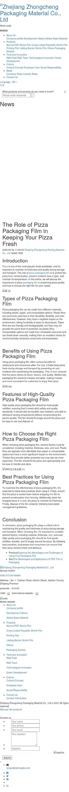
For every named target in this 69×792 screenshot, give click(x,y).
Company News (14, 73)
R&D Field (11, 57)
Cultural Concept (14, 67)
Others (50, 48)
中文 (2, 85)
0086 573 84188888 (10, 575)
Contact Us (12, 77)
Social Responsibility (50, 67)
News (9, 70)
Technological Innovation (41, 57)
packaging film (30, 282)
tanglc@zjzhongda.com (18, 767)
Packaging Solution (16, 649)
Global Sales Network (56, 38)
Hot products (15, 709)
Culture (10, 64)
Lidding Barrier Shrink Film (33, 48)
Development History (34, 38)
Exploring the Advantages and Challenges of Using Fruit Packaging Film (36, 554)
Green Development (16, 672)
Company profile (14, 38)
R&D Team (22, 57)
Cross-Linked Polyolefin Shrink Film (50, 44)
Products (10, 41)
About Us (11, 35)
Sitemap (4, 709)
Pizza (5, 266)
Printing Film (12, 48)
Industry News (30, 73)
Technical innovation (16, 54)
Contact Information (16, 698)
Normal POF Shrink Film (18, 44)
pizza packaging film (39, 272)
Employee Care (32, 67)
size (50, 534)
